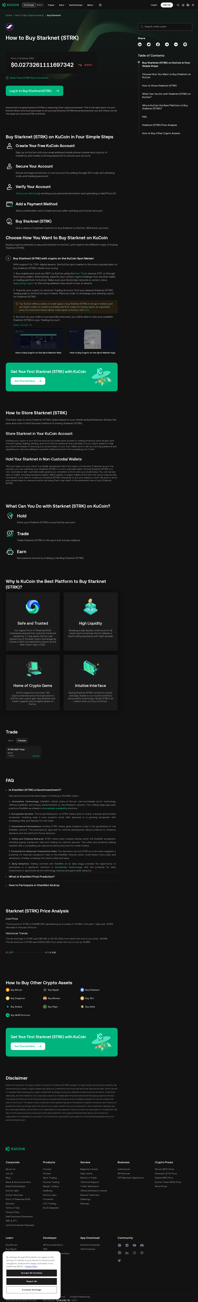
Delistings (85, 1199)
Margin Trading (51, 1186)
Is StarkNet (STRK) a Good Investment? (35, 789)
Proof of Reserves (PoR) (18, 1199)
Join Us (9, 1173)
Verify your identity (26, 193)
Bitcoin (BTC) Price (164, 1169)
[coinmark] (142, 1252)
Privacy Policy (12, 1212)
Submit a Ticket (88, 1177)
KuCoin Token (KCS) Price (168, 1182)
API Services (124, 1173)
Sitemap (84, 1203)
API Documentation (53, 1245)
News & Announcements (18, 1182)
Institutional (124, 1169)
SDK (45, 1249)
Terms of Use (12, 1208)
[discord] (142, 1245)
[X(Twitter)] (119, 1245)
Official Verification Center (93, 1190)
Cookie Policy (31, 1266)
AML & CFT (11, 1220)
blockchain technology (68, 867)
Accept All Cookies (31, 1273)
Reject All (31, 1281)
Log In (154, 5)
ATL (7, 952)
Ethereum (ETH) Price (166, 1173)
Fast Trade (81, 273)
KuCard (47, 1173)
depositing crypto (23, 283)
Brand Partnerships (15, 1186)
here (86, 310)
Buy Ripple (11, 1249)
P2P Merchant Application (131, 1177)
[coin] (119, 1260)
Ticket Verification (89, 1186)
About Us (10, 1169)
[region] (31, 1275)
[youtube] (134, 1245)
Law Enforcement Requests (20, 1225)
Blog (8, 1177)
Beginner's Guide (89, 1169)
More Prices (161, 1186)
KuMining (47, 1190)
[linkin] (127, 1252)
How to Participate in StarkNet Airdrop (34, 885)
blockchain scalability (55, 808)
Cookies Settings (31, 1290)
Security (10, 1203)
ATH (47, 952)
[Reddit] (119, 1252)
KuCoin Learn (50, 1195)
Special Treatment (89, 1195)
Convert (47, 1169)
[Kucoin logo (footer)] (17, 1149)
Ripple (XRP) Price (164, 1177)
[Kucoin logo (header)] (10, 5)
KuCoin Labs (12, 1190)
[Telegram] (127, 1245)
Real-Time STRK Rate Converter (29, 77)
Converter (48, 1199)
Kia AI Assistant (51, 1208)
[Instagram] (134, 1252)
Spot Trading (50, 1177)
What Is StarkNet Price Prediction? (32, 876)
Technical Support (89, 1182)
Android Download (89, 1245)
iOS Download (87, 1249)
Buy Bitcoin (11, 1245)
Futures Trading (51, 1182)
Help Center (86, 1173)
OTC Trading (49, 1203)
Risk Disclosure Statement (19, 1216)
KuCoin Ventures (14, 1195)
